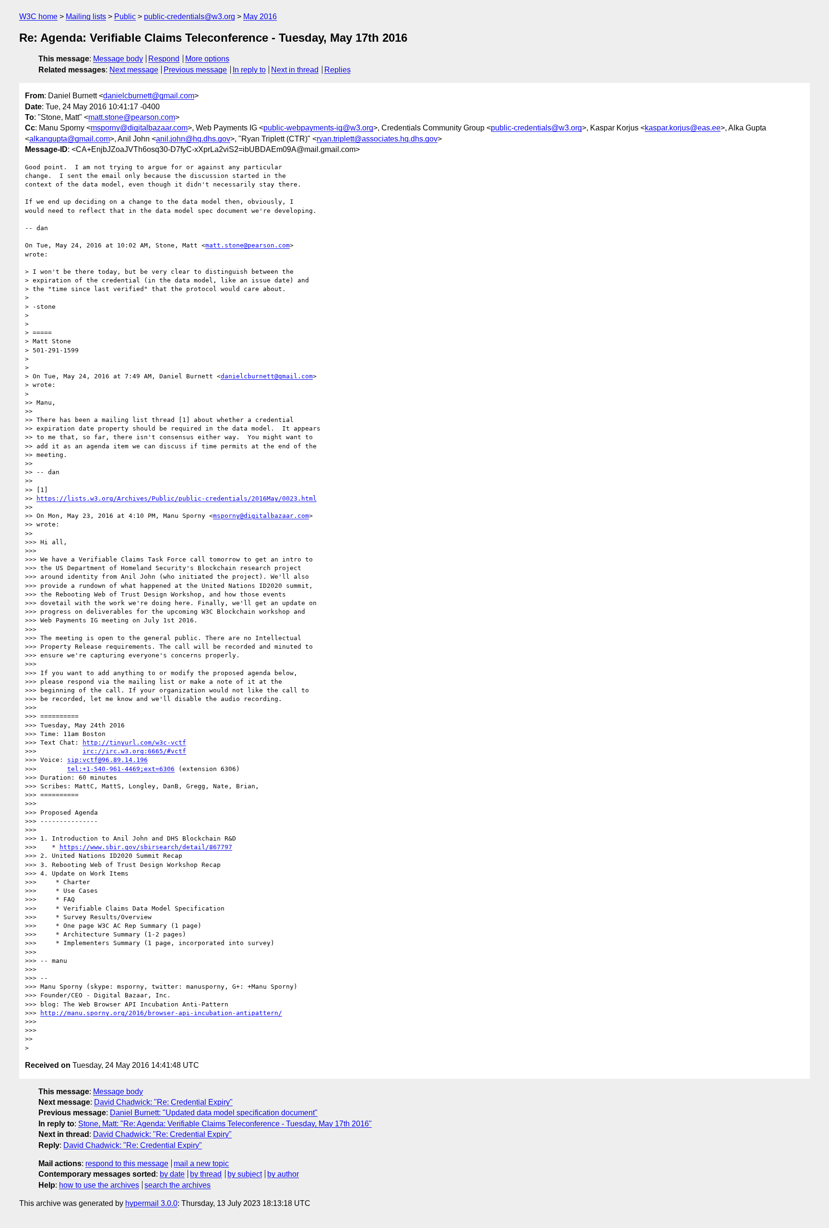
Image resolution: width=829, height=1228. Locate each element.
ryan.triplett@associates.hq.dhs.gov (377, 139)
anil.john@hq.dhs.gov (193, 139)
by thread (206, 1174)
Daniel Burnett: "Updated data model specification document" (214, 1113)
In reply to (249, 70)
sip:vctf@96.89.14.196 (107, 759)
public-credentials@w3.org (189, 16)
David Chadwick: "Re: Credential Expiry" (163, 1102)
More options (207, 59)
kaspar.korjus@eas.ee (683, 128)
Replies (337, 70)
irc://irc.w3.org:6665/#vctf (134, 751)
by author (283, 1174)
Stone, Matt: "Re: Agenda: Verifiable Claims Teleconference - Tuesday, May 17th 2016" (225, 1124)
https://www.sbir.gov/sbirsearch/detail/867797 (145, 847)
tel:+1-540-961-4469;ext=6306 (121, 768)
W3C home (38, 16)
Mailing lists (86, 16)
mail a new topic (201, 1163)
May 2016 (260, 16)
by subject (244, 1174)
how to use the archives (99, 1185)
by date (172, 1174)
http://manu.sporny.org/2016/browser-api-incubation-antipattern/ (161, 1013)
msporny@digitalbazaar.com (139, 128)
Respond (163, 59)
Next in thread (295, 70)
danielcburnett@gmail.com (148, 96)
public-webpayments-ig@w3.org (318, 128)
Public (125, 16)
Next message (133, 70)
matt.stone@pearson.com (131, 117)
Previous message (195, 70)
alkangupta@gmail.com (69, 139)
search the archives (177, 1185)
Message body (118, 59)
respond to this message (126, 1163)
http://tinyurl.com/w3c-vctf (134, 742)
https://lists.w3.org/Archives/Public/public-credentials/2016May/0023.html (176, 498)
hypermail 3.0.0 (151, 1203)
